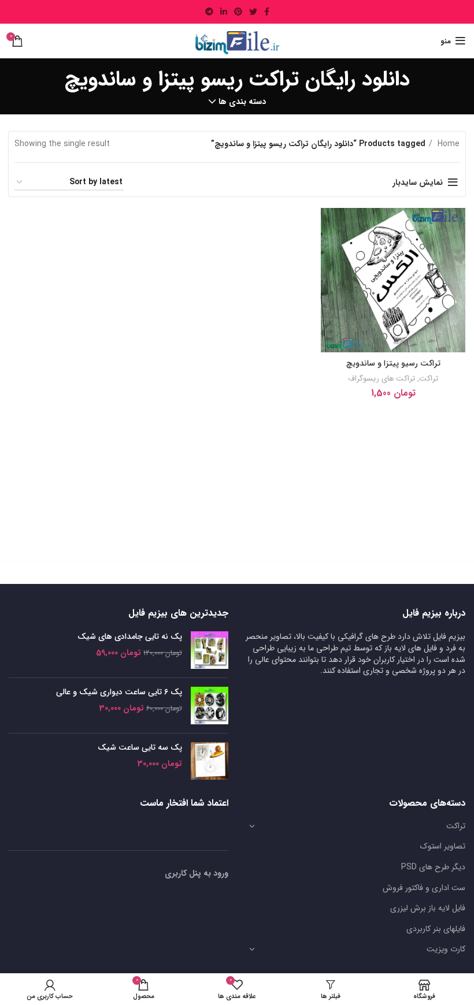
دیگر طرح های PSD (433, 867)
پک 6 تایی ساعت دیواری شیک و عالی (119, 692)
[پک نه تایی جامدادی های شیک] (209, 650)
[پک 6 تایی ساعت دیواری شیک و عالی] (209, 705)
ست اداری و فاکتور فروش (424, 887)
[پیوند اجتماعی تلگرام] (209, 11)
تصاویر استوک (442, 846)
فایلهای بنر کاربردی (435, 928)
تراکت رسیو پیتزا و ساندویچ (393, 363)
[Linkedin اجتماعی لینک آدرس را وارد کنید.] (224, 11)
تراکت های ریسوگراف (381, 379)
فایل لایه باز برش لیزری (427, 908)
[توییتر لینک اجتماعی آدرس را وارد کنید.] (253, 11)
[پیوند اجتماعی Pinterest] (238, 11)
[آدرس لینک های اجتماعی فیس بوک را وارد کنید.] (267, 11)
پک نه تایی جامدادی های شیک (129, 637)
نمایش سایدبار (417, 182)
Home (447, 143)
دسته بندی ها (242, 102)
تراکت (428, 379)
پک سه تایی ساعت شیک (140, 748)
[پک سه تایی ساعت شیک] (209, 761)
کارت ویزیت (446, 949)
